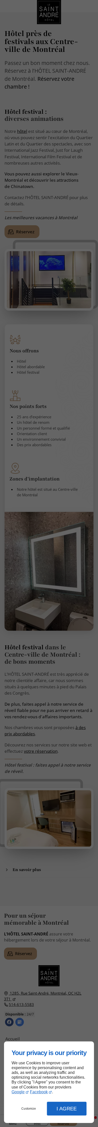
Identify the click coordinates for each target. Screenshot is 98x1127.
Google (18, 1092)
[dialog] (49, 1082)
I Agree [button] (67, 1108)
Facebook (39, 1092)
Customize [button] (28, 1108)
